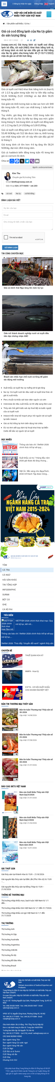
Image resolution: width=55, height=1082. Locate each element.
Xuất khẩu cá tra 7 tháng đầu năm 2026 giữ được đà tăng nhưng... (34, 459)
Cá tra (6, 570)
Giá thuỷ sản (8, 868)
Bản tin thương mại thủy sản (17, 704)
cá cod (9, 193)
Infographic (9, 589)
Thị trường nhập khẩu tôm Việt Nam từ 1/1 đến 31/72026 (26, 908)
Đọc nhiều (6, 439)
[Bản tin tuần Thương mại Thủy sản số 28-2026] (10, 769)
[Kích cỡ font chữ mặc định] (31, 40)
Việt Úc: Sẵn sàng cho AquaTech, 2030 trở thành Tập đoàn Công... (34, 472)
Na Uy (18, 193)
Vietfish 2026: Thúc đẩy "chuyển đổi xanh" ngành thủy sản (27, 643)
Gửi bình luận (10, 247)
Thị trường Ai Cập (9, 934)
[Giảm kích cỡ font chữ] (28, 40)
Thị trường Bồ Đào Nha (11, 960)
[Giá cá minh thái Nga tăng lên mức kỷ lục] (27, 269)
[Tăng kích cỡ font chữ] (34, 40)
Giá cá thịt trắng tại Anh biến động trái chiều (23, 423)
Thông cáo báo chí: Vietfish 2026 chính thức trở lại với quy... (34, 446)
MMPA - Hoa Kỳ (32, 671)
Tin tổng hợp (9, 584)
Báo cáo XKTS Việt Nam (13, 786)
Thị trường (7, 923)
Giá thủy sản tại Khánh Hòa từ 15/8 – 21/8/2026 (22, 874)
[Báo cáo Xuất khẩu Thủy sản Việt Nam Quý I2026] (10, 827)
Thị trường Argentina (10, 945)
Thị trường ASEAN (9, 950)
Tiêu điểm (8, 615)
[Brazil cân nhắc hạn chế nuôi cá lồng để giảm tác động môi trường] (27, 358)
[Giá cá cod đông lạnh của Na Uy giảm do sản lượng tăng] (27, 73)
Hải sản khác (9, 580)
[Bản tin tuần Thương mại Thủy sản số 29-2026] (10, 744)
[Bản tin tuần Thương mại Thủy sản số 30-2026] (10, 719)
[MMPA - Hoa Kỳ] (12, 677)
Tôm (4, 565)
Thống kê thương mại (12, 895)
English (51, 4)
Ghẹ (4, 604)
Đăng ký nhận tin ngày (22, 4)
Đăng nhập (38, 4)
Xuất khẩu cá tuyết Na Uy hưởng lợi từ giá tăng (24, 387)
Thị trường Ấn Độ (8, 955)
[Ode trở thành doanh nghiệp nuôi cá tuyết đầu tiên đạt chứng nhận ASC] (27, 313)
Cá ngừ (6, 575)
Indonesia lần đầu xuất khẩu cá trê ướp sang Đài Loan (28, 403)
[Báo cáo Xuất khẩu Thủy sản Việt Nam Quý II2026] (10, 802)
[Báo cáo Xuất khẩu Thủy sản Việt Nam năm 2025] (10, 852)
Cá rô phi (7, 609)
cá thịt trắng (29, 193)
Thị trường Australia (10, 939)
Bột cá (6, 599)
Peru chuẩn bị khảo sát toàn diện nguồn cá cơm (25, 399)
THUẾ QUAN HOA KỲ (34, 655)
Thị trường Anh (8, 929)
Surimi (5, 594)
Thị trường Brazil (8, 966)
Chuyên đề (6, 650)
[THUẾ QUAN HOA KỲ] (12, 661)
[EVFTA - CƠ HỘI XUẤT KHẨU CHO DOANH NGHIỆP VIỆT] (12, 693)
